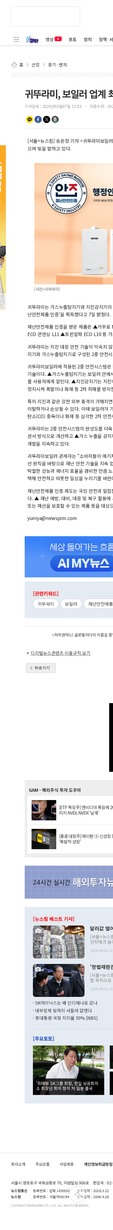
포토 (73, 39)
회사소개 (18, 1164)
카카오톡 (29, 119)
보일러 (71, 603)
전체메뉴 (16, 39)
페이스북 (38, 119)
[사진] (58, 941)
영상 (50, 39)
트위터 (46, 119)
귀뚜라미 (46, 603)
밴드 (55, 119)
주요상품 (42, 1164)
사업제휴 (67, 1164)
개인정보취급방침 (98, 1164)
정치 (88, 39)
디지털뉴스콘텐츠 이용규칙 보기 (61, 653)
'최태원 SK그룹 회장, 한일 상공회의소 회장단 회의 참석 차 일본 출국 (67, 1086)
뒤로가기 (42, 668)
